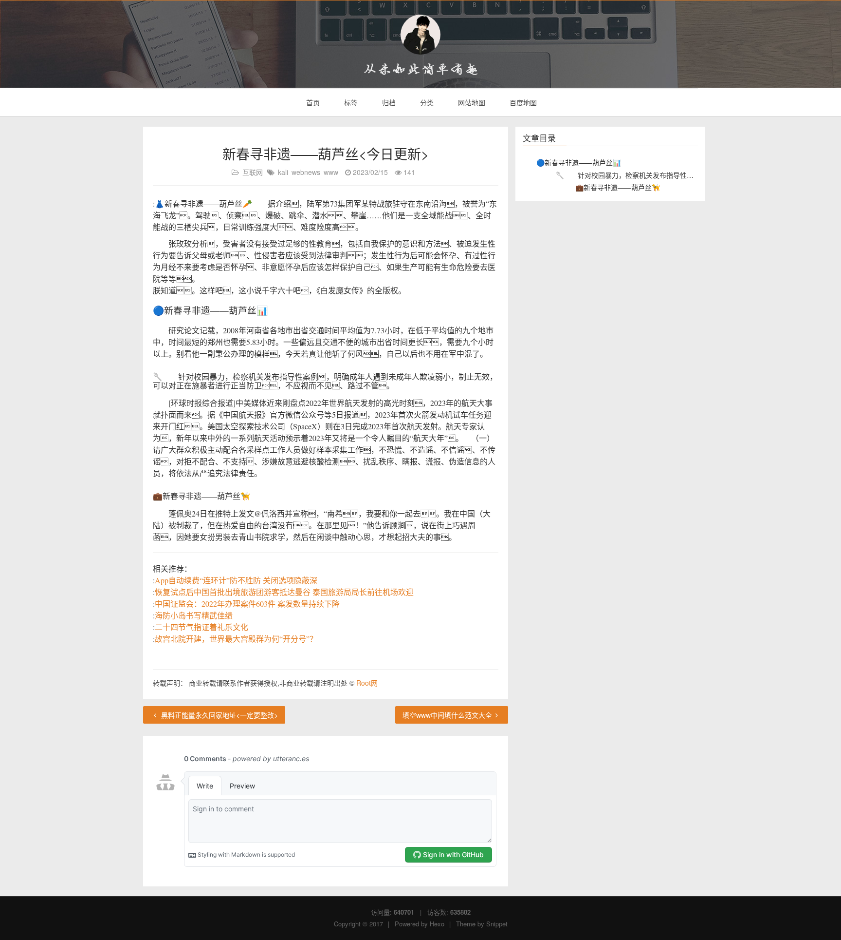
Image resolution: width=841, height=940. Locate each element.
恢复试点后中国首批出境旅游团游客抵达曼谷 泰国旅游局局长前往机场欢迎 (284, 592)
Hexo (437, 923)
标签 (350, 102)
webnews (306, 172)
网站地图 (470, 102)
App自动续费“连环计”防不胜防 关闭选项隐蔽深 (236, 580)
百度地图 (522, 102)
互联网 (252, 172)
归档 (388, 102)
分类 (426, 102)
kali (283, 172)
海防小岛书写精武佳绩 (194, 615)
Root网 (367, 683)
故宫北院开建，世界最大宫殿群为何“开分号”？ (236, 638)
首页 (312, 102)
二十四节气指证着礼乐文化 (201, 627)
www (331, 172)
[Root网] (420, 35)
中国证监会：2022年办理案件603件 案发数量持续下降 (247, 603)
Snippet (497, 923)
